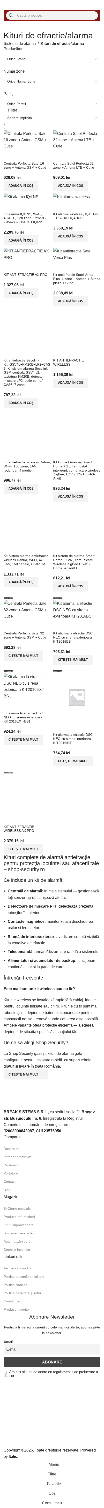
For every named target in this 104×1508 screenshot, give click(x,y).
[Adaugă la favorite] (85, 454)
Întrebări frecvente (18, 1157)
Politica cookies (15, 1285)
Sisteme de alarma (20, 43)
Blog (7, 1190)
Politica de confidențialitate (24, 1277)
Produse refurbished (19, 1217)
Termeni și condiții (17, 1268)
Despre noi (12, 1149)
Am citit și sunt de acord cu (51, 1374)
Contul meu (12, 1301)
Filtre (12, 110)
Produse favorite (16, 1309)
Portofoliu (11, 1173)
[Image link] (34, 1098)
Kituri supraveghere (19, 1225)
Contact (9, 1181)
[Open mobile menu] (8, 5)
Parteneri (11, 1165)
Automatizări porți (17, 1241)
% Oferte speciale (17, 1208)
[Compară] (59, 454)
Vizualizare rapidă (72, 454)
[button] (70, 497)
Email (8, 1341)
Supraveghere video (19, 1233)
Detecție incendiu (17, 1249)
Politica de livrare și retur (22, 1293)
